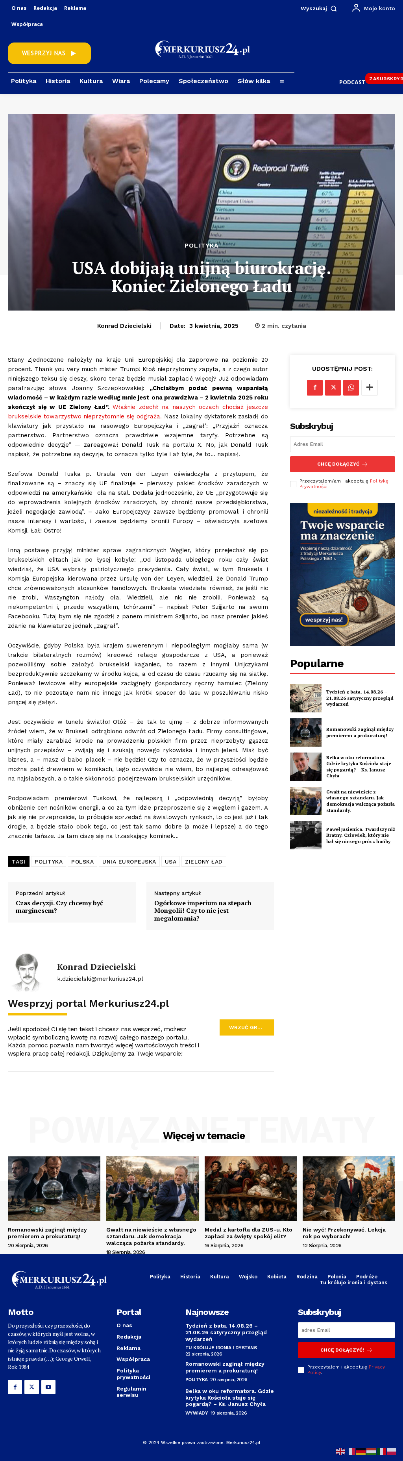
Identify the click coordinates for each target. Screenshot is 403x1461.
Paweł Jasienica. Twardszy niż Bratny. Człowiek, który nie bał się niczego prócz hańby (360, 835)
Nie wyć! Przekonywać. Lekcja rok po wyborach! (344, 1232)
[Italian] (382, 1451)
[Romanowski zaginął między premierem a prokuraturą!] (306, 732)
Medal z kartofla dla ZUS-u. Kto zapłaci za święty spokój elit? (248, 1232)
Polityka (202, 245)
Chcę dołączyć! (342, 1350)
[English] (341, 1451)
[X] (333, 388)
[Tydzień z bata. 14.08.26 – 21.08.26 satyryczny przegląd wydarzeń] (306, 698)
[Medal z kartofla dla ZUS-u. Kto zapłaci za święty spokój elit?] (251, 1188)
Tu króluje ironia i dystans (221, 1347)
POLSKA (82, 861)
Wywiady (196, 1413)
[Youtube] (48, 1387)
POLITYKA (49, 861)
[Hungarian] (371, 1451)
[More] (369, 388)
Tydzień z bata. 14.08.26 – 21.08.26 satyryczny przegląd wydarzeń (360, 698)
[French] (351, 1451)
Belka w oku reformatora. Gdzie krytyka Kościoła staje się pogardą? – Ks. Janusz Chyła (358, 767)
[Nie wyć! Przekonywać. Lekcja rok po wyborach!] (349, 1188)
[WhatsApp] (351, 388)
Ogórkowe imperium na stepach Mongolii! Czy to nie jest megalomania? (202, 910)
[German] (361, 1451)
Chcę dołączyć (338, 464)
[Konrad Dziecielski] (27, 971)
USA (171, 861)
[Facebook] (315, 388)
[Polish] (392, 1451)
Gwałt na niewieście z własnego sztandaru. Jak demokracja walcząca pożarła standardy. (360, 801)
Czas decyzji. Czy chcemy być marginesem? (59, 906)
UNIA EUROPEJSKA (129, 861)
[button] (320, 8)
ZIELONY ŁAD (204, 861)
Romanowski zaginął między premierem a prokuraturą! (360, 732)
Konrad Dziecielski (124, 325)
